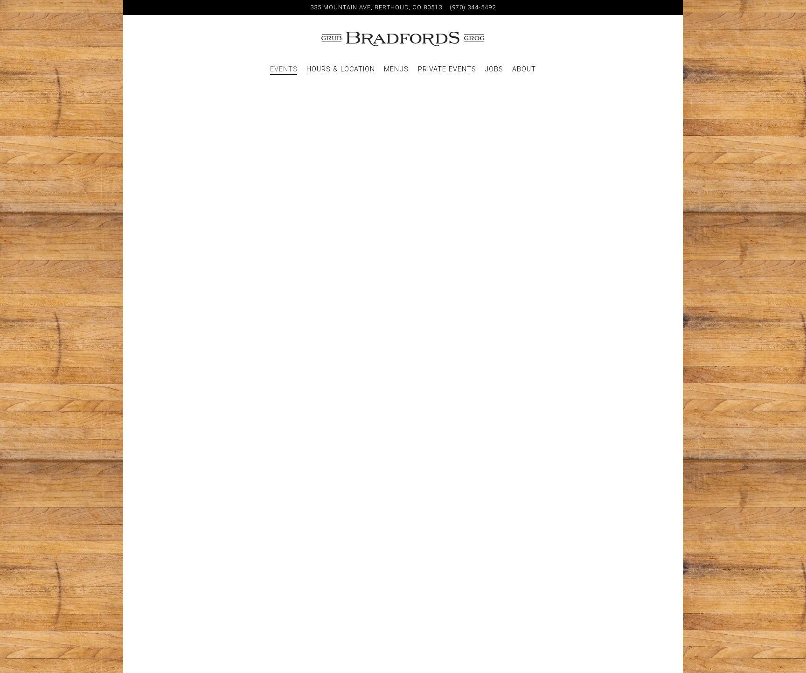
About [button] (524, 69)
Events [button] (284, 69)
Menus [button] (396, 69)
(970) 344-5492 (473, 7)
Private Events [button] (447, 69)
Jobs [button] (494, 69)
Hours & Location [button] (340, 69)
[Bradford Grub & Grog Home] (403, 38)
